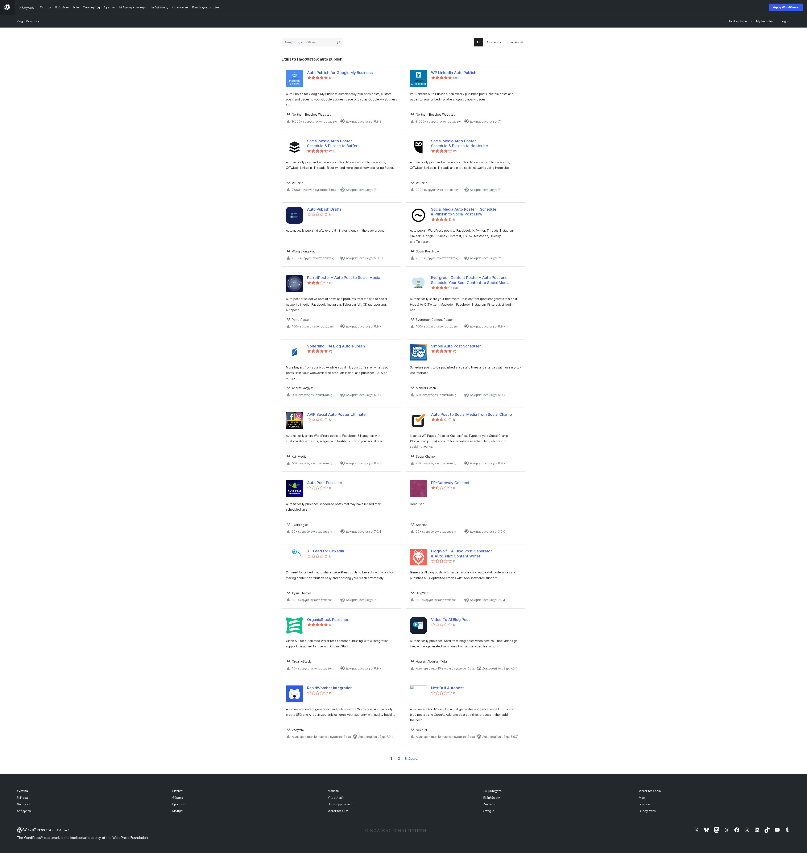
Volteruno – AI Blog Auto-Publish (336, 346)
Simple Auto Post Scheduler (456, 346)
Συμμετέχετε (492, 791)
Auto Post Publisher (324, 483)
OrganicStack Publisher (327, 619)
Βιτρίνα (177, 791)
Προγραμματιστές (340, 804)
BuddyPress (647, 811)
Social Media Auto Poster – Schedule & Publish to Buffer (332, 143)
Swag (489, 811)
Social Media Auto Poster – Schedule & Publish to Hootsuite (459, 143)
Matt (642, 797)
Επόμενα (411, 758)
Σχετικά (22, 791)
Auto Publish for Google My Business (340, 72)
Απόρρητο (24, 811)
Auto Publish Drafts (324, 209)
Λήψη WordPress (786, 7)
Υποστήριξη (336, 797)
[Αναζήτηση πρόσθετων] (338, 42)
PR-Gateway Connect (450, 483)
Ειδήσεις (23, 797)
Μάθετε (333, 791)
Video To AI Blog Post (450, 619)
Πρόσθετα (179, 804)
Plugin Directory (28, 21)
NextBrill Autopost (447, 688)
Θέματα (177, 797)
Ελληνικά (63, 830)
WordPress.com (650, 791)
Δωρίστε (489, 804)
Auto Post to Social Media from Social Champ (471, 414)
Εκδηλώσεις (491, 797)
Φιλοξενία (24, 804)
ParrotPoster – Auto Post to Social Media (343, 277)
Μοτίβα (177, 811)
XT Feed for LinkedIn (325, 551)
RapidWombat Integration (329, 688)
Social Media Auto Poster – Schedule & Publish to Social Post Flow (463, 211)
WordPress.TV (338, 811)
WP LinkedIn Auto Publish (453, 72)
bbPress (644, 804)
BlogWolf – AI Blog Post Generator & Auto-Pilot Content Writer (461, 553)
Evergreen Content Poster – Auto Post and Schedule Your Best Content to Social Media (470, 280)
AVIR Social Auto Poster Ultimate (336, 414)
